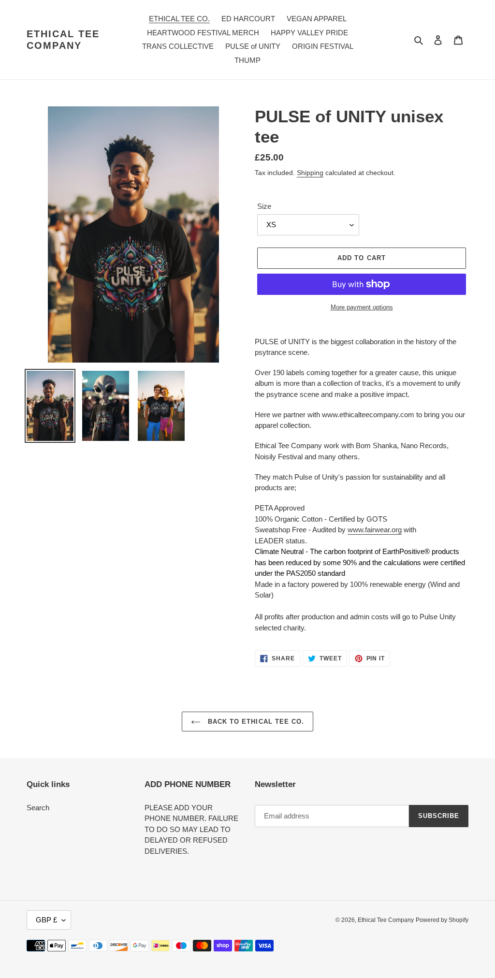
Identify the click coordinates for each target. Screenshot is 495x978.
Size (264, 206)
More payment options (362, 307)
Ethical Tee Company (63, 40)
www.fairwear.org (375, 529)
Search (38, 807)
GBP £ (46, 920)
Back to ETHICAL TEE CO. (254, 721)
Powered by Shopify (442, 920)
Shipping (310, 172)
